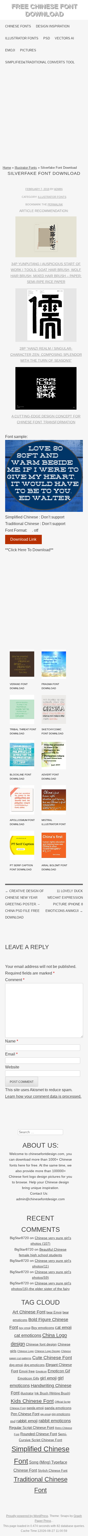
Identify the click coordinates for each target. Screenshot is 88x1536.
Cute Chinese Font (52, 1357)
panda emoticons (58, 1408)
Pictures (28, 50)
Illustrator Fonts (21, 38)
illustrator (27, 1393)
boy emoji (24, 1327)
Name (11, 1041)
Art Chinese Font (28, 1311)
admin (58, 189)
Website (12, 1067)
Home (7, 167)
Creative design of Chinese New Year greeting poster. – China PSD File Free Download (24, 904)
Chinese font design (41, 1344)
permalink (55, 204)
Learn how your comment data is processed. (43, 1096)
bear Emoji (54, 1312)
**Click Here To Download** (29, 550)
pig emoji (45, 1414)
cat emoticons (27, 1335)
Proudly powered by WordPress (27, 1516)
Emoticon (41, 1371)
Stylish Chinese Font (52, 1470)
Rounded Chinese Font (38, 1434)
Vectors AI (64, 38)
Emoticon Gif (59, 1371)
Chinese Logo (25, 1351)
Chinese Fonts (18, 26)
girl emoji (48, 1378)
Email (11, 1054)
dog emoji (16, 1365)
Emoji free (27, 1371)
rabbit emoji (27, 1420)
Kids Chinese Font (32, 1401)
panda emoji (35, 1408)
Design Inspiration (52, 26)
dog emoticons (34, 1365)
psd (12, 1421)
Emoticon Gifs (28, 1378)
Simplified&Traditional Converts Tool (40, 62)
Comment (14, 980)
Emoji (10, 50)
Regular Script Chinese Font (31, 1427)
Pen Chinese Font (25, 1414)
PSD (46, 38)
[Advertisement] (44, 117)
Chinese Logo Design (47, 1351)
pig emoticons (61, 1414)
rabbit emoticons (55, 1420)
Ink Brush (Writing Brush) (52, 1393)
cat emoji (63, 1327)
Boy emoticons (42, 1328)
